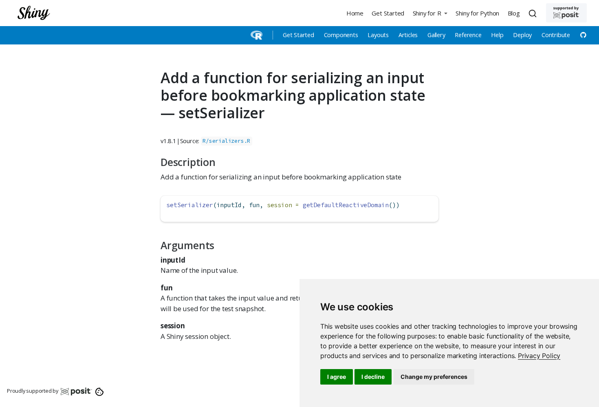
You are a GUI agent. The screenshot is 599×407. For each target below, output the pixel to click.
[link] (539, 356)
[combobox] (534, 13)
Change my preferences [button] (434, 376)
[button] (429, 13)
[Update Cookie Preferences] (99, 391)
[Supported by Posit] (566, 12)
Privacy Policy (539, 356)
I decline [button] (373, 376)
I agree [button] (336, 376)
